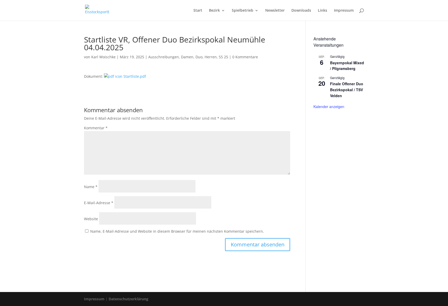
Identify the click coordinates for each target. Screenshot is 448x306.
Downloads (301, 11)
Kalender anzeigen (328, 106)
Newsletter (275, 11)
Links (322, 11)
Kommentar (96, 127)
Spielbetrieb (242, 11)
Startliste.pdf (134, 76)
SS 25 (223, 56)
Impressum (344, 11)
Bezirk (214, 11)
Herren (211, 56)
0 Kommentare (245, 56)
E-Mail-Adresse (98, 202)
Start (197, 11)
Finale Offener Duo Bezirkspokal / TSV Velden (346, 89)
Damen (187, 56)
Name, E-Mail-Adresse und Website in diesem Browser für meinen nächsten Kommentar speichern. (177, 231)
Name (90, 186)
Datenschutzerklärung (128, 298)
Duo (198, 56)
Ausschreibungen (163, 56)
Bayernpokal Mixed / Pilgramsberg (347, 65)
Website (91, 218)
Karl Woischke (103, 56)
